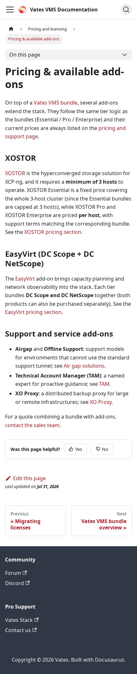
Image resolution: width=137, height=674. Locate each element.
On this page (24, 54)
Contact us (18, 630)
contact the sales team (32, 425)
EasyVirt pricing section (33, 312)
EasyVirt (25, 278)
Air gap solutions (84, 365)
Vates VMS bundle (55, 102)
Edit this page (29, 478)
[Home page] (11, 29)
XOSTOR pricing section (52, 231)
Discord (14, 583)
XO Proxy (101, 401)
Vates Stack (19, 619)
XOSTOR (15, 173)
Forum (13, 572)
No (105, 449)
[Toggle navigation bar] (10, 9)
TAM (104, 383)
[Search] (126, 9)
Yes (78, 449)
